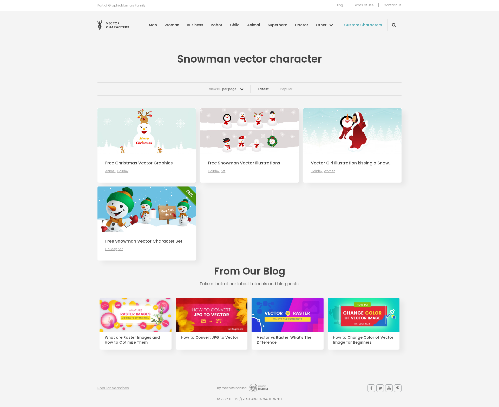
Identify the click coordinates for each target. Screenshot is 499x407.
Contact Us (393, 5)
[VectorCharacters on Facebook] (371, 388)
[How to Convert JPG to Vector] (212, 315)
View (223, 89)
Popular (286, 89)
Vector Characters (113, 25)
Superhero (277, 25)
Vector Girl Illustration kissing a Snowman (352, 163)
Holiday (122, 171)
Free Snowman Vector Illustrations (244, 163)
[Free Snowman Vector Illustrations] (249, 131)
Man (153, 25)
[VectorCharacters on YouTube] (389, 388)
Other (321, 25)
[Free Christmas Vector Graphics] (146, 131)
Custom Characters (363, 25)
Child (235, 25)
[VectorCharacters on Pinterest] (398, 388)
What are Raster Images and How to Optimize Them (132, 340)
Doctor (301, 25)
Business (195, 25)
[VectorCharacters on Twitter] (380, 388)
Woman (172, 25)
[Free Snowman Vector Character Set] (146, 209)
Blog (339, 5)
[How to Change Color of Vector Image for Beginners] (364, 315)
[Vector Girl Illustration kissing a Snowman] (352, 131)
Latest (263, 89)
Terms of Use (363, 5)
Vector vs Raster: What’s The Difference (284, 340)
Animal (253, 25)
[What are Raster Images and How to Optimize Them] (136, 315)
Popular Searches (113, 388)
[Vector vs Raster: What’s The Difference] (288, 315)
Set (223, 171)
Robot (216, 25)
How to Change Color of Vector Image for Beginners (363, 340)
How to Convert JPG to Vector (209, 337)
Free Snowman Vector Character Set (143, 241)
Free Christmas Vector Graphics (139, 163)
